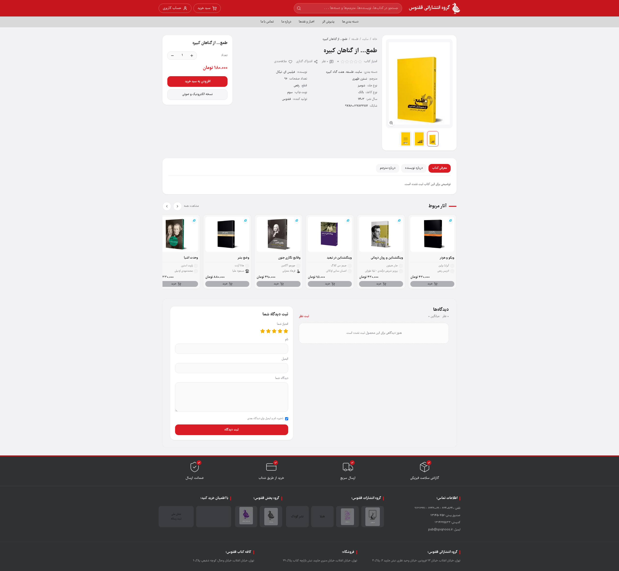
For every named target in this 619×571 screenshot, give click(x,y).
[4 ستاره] (268, 331)
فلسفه (354, 39)
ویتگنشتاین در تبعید (339, 258)
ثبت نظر (304, 316)
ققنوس (286, 99)
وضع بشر (243, 258)
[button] (419, 83)
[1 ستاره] (285, 331)
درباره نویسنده (414, 168)
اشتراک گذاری (304, 61)
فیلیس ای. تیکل (285, 72)
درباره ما (286, 22)
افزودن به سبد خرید (197, 81)
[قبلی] (177, 206)
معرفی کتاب (439, 168)
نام (286, 339)
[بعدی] (166, 206)
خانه (374, 39)
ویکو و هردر (447, 258)
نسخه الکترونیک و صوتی (197, 94)
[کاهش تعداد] (172, 55)
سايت (365, 39)
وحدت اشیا (191, 258)
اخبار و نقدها (306, 22)
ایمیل (285, 359)
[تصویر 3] (406, 139)
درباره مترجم (387, 168)
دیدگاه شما (281, 378)
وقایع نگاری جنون (289, 258)
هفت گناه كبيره (335, 72)
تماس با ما (267, 22)
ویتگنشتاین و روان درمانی (387, 258)
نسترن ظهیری (359, 79)
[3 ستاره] (274, 331)
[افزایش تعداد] (192, 55)
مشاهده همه (191, 206)
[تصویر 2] (419, 139)
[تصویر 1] (433, 139)
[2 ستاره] (280, 331)
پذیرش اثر (328, 22)
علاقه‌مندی (280, 61)
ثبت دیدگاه (231, 429)
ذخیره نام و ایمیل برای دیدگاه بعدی (265, 419)
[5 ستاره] (262, 331)
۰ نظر (325, 61)
